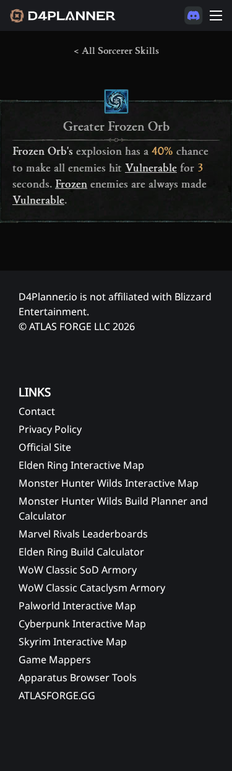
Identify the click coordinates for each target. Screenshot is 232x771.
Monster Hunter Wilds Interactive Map (109, 483)
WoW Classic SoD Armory (78, 570)
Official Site (45, 447)
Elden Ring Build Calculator (81, 552)
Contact (37, 411)
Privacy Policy (50, 429)
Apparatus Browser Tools (78, 677)
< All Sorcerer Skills (116, 51)
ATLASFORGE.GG (57, 695)
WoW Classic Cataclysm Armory (92, 588)
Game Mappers (55, 659)
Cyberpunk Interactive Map (82, 623)
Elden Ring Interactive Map (81, 465)
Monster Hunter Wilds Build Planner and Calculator (113, 508)
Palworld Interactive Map (77, 605)
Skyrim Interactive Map (73, 641)
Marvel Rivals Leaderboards (83, 534)
